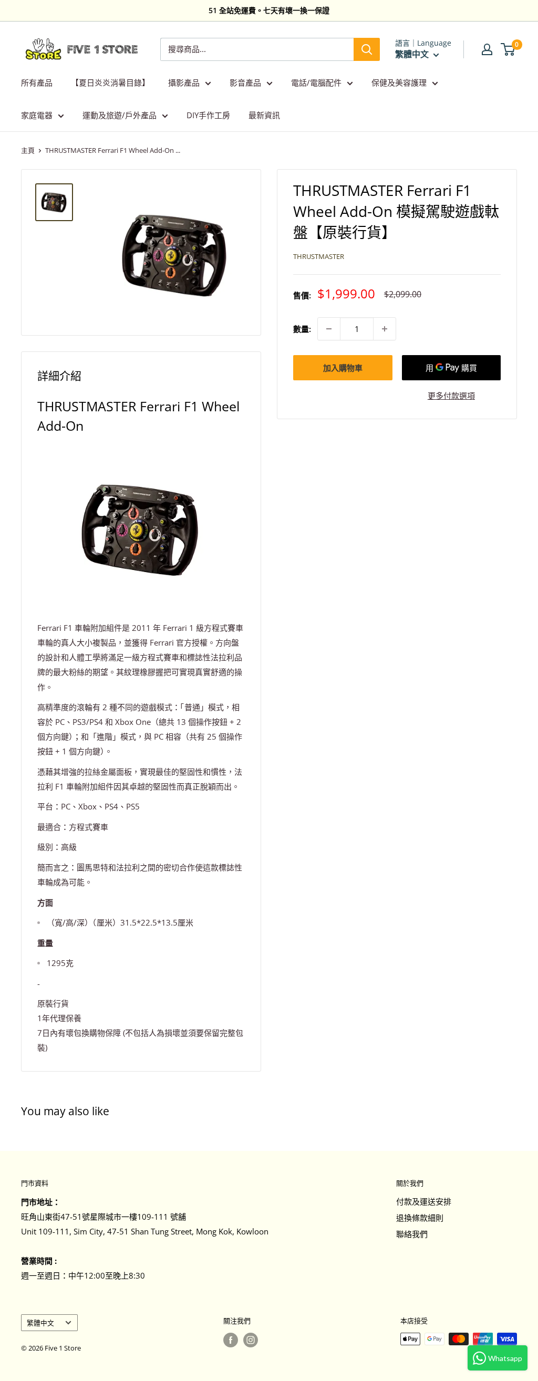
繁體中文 (40, 1322)
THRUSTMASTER (318, 256)
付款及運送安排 (423, 1201)
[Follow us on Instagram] (250, 1340)
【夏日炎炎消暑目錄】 (110, 82)
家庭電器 (37, 115)
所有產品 (37, 82)
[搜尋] (367, 49)
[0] (508, 49)
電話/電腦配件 (316, 82)
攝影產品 (184, 82)
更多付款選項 (451, 395)
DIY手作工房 (208, 115)
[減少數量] (329, 329)
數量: (302, 329)
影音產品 (245, 82)
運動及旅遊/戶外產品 (119, 115)
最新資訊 (264, 115)
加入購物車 (343, 367)
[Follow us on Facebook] (230, 1340)
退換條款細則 (419, 1217)
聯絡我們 (412, 1234)
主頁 (28, 150)
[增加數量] (385, 329)
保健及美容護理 (399, 82)
